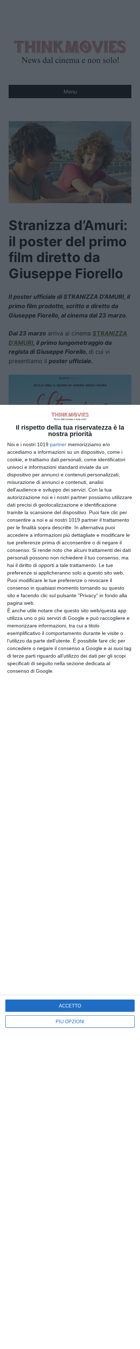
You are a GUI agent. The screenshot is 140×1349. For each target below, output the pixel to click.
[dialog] (70, 877)
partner (58, 444)
